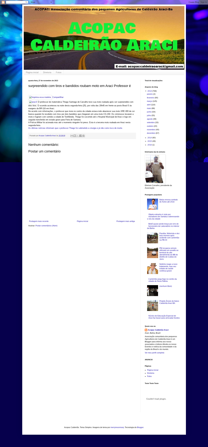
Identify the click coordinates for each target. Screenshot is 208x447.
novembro (151, 130)
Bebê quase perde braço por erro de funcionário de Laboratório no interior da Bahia (163, 226)
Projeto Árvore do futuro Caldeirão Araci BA (169, 302)
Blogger (140, 427)
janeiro (150, 94)
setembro (151, 122)
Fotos (58, 72)
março (150, 101)
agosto (150, 119)
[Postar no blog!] (74, 135)
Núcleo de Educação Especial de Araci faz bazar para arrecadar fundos (164, 317)
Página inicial (32, 72)
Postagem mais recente (39, 221)
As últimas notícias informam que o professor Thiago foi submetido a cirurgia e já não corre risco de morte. (75, 128)
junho (149, 112)
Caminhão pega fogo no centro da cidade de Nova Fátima (162, 280)
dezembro (151, 133)
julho (149, 115)
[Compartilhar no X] (77, 135)
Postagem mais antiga (125, 221)
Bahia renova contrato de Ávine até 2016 (168, 201)
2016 (150, 145)
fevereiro (151, 98)
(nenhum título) (165, 286)
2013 (150, 91)
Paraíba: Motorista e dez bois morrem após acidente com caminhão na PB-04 (169, 236)
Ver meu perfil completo (154, 353)
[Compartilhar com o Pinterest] (83, 135)
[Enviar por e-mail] (71, 135)
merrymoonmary (117, 427)
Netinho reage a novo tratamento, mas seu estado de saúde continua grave (168, 267)
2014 (150, 138)
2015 (150, 141)
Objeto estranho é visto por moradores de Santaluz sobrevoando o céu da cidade (163, 216)
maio (149, 108)
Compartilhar (57, 97)
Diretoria (47, 72)
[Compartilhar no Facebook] (80, 135)
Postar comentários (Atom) (46, 226)
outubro (150, 126)
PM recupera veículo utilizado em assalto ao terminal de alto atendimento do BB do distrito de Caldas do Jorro (168, 253)
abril (149, 105)
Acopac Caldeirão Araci (158, 330)
